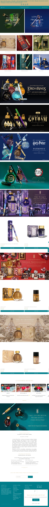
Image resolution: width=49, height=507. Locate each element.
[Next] (48, 391)
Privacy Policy (15, 490)
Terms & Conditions (16, 489)
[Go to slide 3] (24, 400)
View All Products (27, 488)
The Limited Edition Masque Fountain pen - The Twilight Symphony (9, 243)
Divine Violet (26, 243)
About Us (14, 499)
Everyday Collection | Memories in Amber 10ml (30, 306)
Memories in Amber (3, 306)
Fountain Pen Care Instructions (17, 493)
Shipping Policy (15, 488)
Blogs (14, 492)
